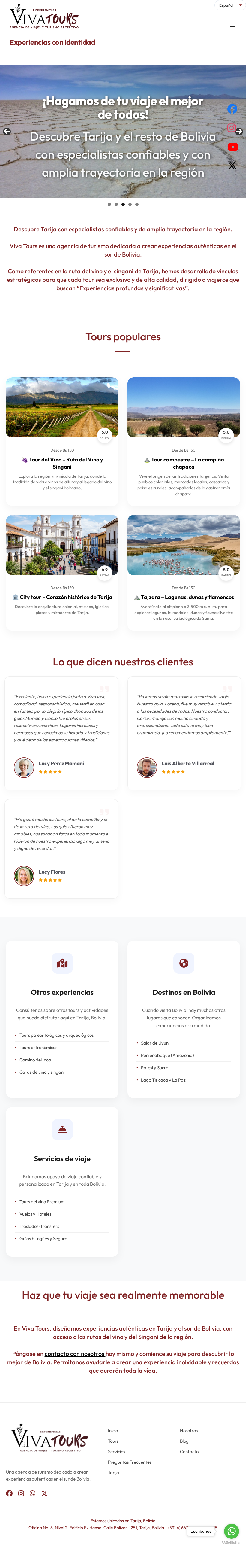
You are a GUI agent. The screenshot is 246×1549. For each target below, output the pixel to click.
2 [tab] (116, 204)
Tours (113, 1441)
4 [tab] (130, 204)
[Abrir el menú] (232, 25)
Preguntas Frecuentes (130, 1462)
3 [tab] (123, 204)
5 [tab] (137, 204)
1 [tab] (109, 204)
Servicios (116, 1451)
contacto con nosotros (75, 1353)
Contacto (189, 1451)
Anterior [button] (7, 131)
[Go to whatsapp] (231, 1531)
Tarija (113, 1472)
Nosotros (189, 1430)
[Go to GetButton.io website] (231, 1543)
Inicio (113, 1430)
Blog (184, 1441)
